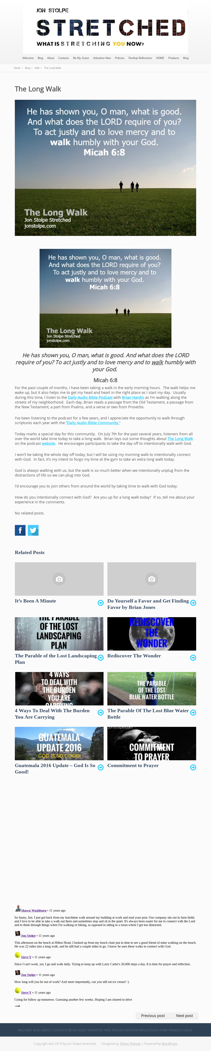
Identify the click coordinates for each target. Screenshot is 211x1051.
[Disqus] (105, 843)
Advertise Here (102, 58)
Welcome (28, 58)
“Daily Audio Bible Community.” (93, 422)
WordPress (169, 1044)
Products (173, 58)
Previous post (153, 1015)
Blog (40, 58)
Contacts (63, 58)
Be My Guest (81, 58)
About (50, 58)
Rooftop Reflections (140, 58)
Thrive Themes (130, 1044)
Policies (119, 58)
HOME (160, 58)
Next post (184, 1015)
